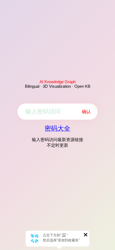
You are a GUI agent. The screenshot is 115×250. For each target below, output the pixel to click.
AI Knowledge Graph (58, 81)
